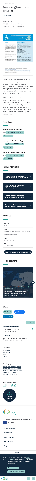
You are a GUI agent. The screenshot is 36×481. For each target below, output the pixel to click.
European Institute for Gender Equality (5, 478)
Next (33, 282)
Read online (9, 135)
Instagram (15, 385)
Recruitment (6, 352)
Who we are (6, 350)
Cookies (31, 322)
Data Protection (9, 437)
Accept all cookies (13, 468)
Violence (20, 24)
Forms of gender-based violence (12, 370)
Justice (15, 24)
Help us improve (9, 397)
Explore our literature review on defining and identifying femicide (15, 205)
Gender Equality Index (9, 372)
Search (28, 478)
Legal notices (8, 432)
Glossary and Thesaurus (10, 374)
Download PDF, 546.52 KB (15, 132)
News (4, 354)
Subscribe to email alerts (11, 326)
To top (17, 452)
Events (5, 356)
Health (10, 24)
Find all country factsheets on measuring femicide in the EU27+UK (16, 176)
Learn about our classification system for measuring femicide (14, 196)
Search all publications (10, 3)
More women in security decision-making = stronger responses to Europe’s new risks (15, 293)
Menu (33, 478)
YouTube (8, 385)
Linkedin (4, 385)
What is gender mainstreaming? (12, 366)
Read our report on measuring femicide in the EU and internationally (14, 186)
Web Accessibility (9, 428)
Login (6, 446)
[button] (7, 312)
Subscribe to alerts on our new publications (18, 252)
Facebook (11, 385)
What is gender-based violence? (12, 368)
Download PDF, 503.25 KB (15, 144)
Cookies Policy (8, 441)
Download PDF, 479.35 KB (15, 155)
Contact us (6, 335)
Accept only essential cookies (16, 471)
